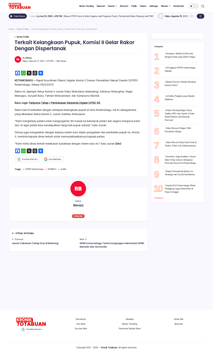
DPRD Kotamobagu (35, 169)
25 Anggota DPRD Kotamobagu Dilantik (180, 69)
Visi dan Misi (81, 328)
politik (63, 169)
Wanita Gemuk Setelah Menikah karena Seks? (180, 83)
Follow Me (78, 216)
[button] (194, 6)
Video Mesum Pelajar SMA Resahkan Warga (178, 130)
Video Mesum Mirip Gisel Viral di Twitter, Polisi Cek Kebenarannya (180, 144)
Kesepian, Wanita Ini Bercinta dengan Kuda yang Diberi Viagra (180, 55)
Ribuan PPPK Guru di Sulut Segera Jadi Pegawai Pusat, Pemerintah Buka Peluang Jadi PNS (89, 16)
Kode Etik (178, 319)
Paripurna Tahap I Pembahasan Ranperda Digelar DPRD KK (64, 102)
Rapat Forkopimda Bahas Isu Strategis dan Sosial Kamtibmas (180, 173)
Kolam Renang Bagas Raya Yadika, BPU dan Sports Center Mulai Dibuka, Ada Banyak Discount (180, 115)
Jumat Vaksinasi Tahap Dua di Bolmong (35, 243)
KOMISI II (52, 169)
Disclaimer (81, 319)
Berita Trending (129, 323)
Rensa (29, 58)
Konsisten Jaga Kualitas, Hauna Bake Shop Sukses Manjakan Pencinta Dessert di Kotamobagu (180, 159)
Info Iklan (80, 323)
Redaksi (130, 319)
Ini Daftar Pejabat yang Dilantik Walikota (179, 98)
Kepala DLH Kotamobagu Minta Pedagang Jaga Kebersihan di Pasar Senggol (180, 188)
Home (11, 29)
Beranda (178, 323)
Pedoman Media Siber (130, 328)
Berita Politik (23, 29)
